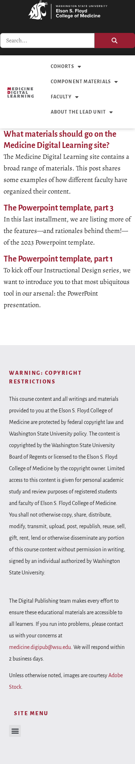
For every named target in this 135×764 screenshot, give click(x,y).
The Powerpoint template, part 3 (58, 208)
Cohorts (62, 66)
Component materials (81, 81)
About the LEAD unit (78, 112)
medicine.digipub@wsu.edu (40, 647)
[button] (15, 731)
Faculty (61, 96)
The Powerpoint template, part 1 (58, 259)
